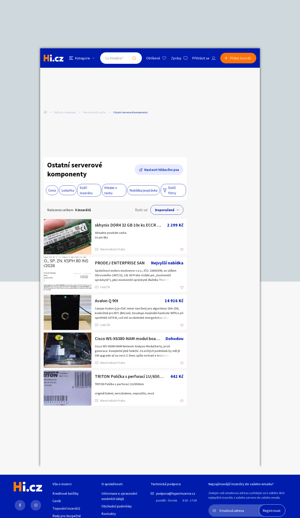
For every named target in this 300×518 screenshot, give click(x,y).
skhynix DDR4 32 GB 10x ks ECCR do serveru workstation (131, 225)
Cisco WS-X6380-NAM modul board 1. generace (130, 338)
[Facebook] (20, 505)
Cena (52, 190)
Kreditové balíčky (65, 493)
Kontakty (108, 513)
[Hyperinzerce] (53, 58)
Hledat (134, 58)
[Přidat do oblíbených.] (181, 250)
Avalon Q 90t (106, 300)
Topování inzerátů (66, 508)
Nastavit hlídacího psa (161, 169)
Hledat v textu (110, 190)
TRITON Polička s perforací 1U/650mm (131, 376)
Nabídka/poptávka (143, 190)
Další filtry (172, 190)
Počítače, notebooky (65, 112)
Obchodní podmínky (116, 506)
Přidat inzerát (240, 58)
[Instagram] (36, 505)
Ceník (56, 501)
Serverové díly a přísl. (94, 112)
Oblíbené (153, 58)
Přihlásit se (200, 58)
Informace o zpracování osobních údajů (119, 496)
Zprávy (176, 58)
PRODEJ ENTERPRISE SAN (120, 262)
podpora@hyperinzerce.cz (175, 493)
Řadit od (141, 210)
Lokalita (67, 190)
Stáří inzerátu (86, 190)
